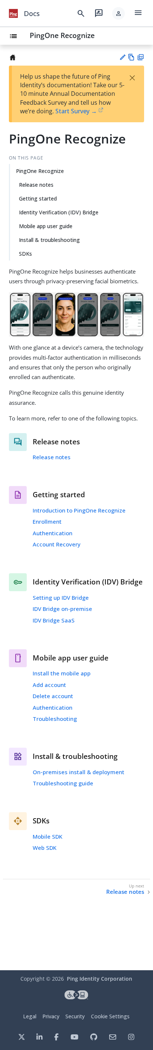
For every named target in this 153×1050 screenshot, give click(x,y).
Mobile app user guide (45, 226)
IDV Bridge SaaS (54, 620)
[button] (118, 13)
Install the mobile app (62, 673)
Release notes (36, 184)
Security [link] (75, 1016)
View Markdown (131, 57)
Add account (49, 684)
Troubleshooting (55, 718)
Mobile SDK (47, 836)
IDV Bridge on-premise (62, 608)
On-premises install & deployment (78, 772)
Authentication (52, 533)
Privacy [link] (50, 1016)
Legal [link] (29, 1016)
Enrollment (47, 521)
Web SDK (44, 847)
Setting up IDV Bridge (61, 597)
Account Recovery (57, 544)
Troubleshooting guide (63, 783)
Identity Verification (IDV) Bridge (58, 212)
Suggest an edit (122, 57)
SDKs (25, 253)
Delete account (53, 696)
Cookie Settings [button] (110, 1016)
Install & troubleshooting (49, 239)
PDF (140, 57)
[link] (13, 13)
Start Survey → (76, 111)
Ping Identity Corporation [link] (99, 978)
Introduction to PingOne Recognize (79, 510)
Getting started (38, 198)
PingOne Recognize (62, 35)
